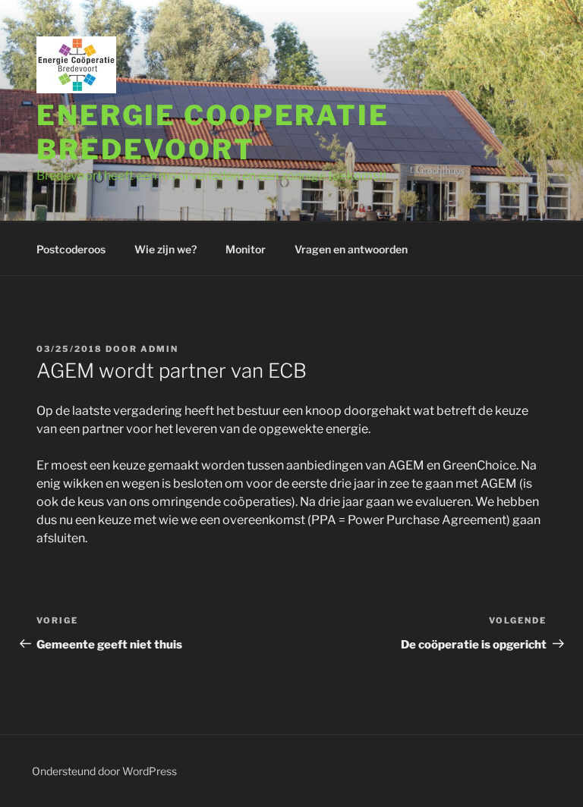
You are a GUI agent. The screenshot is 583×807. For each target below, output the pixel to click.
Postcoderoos (71, 249)
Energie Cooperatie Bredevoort (212, 132)
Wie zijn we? (165, 249)
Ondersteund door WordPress (104, 771)
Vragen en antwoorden (351, 249)
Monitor (245, 249)
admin (159, 349)
